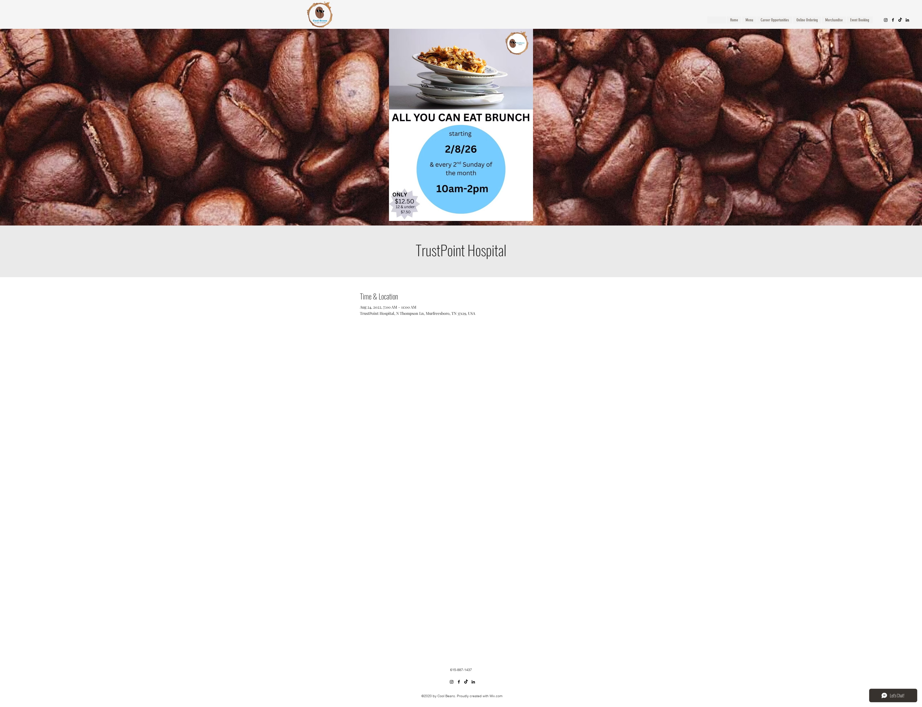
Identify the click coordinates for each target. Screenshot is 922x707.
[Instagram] (885, 20)
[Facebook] (893, 20)
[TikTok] (900, 20)
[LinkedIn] (907, 20)
